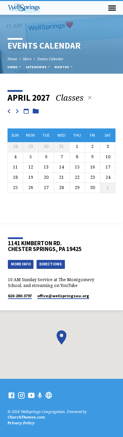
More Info (21, 264)
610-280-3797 (20, 295)
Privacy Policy (21, 422)
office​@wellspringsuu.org (63, 295)
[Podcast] (40, 395)
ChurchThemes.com (26, 417)
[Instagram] (21, 395)
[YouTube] (31, 395)
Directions (50, 264)
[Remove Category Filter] (90, 97)
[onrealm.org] (49, 395)
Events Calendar (50, 59)
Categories (36, 67)
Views (13, 67)
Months (62, 67)
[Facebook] (11, 395)
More (27, 59)
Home (12, 59)
